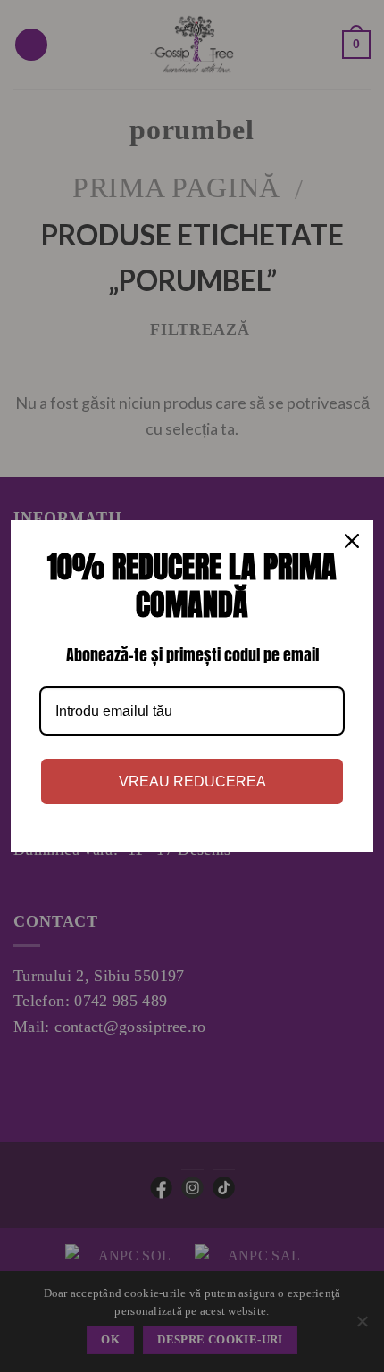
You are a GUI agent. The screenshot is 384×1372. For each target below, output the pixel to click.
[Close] (351, 541)
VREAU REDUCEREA (192, 781)
